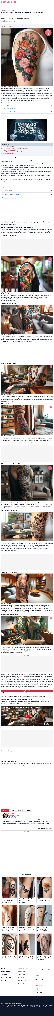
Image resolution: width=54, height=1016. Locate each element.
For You (7, 10)
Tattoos (12, 10)
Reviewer (5, 810)
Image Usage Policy (23, 968)
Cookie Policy (21, 984)
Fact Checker (27, 810)
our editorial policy (8, 26)
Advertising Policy (22, 980)
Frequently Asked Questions (9, 150)
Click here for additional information (39, 1006)
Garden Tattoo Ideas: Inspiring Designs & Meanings (15, 152)
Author (12, 810)
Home (2, 10)
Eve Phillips (11, 814)
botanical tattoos (22, 676)
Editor (19, 810)
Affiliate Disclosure (22, 971)
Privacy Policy (21, 974)
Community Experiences (8, 153)
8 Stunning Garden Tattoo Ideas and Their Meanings (15, 148)
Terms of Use (21, 977)
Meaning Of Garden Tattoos (9, 146)
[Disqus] (27, 786)
